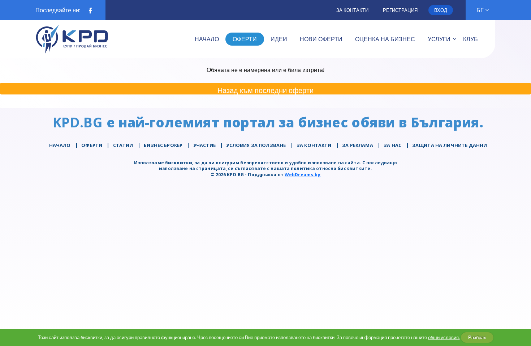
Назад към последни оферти (265, 89)
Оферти (91, 145)
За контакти (352, 10)
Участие (204, 145)
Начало (60, 145)
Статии (123, 145)
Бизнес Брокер (163, 145)
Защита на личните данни (449, 145)
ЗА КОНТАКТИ (314, 145)
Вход (440, 10)
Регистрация (400, 10)
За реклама (357, 145)
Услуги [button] (439, 39)
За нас (392, 145)
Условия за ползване (256, 145)
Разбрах (477, 337)
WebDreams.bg (302, 175)
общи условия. (444, 337)
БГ (480, 10)
